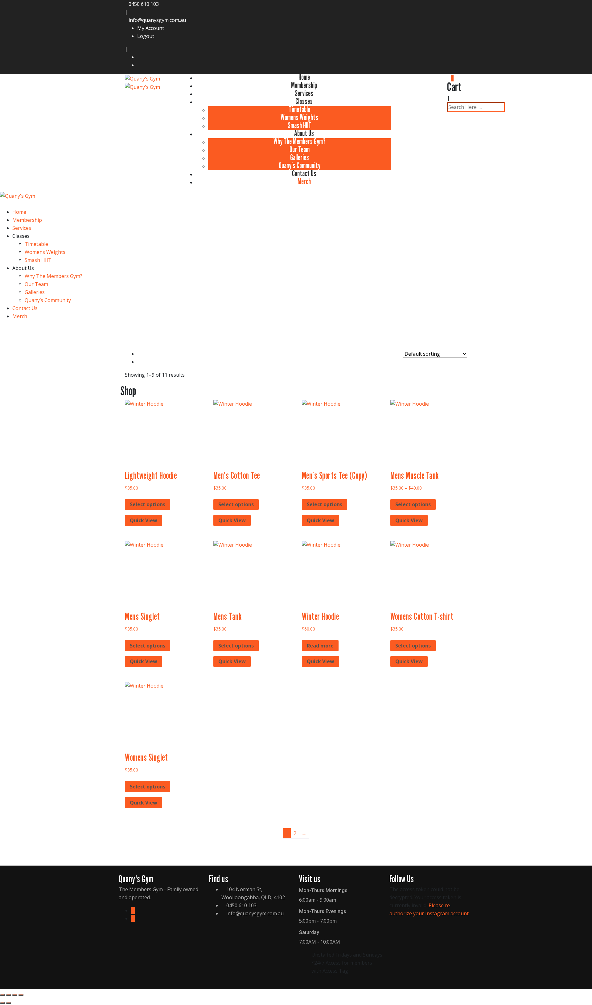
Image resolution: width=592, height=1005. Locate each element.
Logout (145, 36)
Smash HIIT (299, 125)
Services (304, 93)
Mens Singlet (142, 616)
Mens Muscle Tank (414, 475)
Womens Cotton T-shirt (422, 616)
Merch (304, 181)
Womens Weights (299, 117)
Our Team (300, 149)
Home (304, 77)
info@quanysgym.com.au (157, 20)
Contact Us (304, 173)
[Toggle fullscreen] (8, 995)
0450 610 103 (144, 4)
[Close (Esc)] (20, 995)
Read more (320, 645)
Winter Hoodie (320, 616)
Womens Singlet (146, 757)
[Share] (14, 995)
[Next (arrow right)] (8, 1003)
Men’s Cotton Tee (236, 475)
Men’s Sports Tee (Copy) (335, 475)
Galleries (299, 157)
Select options (147, 504)
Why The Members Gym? (299, 141)
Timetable (299, 109)
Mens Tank (227, 616)
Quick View (143, 520)
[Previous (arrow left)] (2, 1003)
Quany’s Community (299, 165)
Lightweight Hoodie (151, 475)
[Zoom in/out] (2, 995)
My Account (150, 28)
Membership (304, 85)
